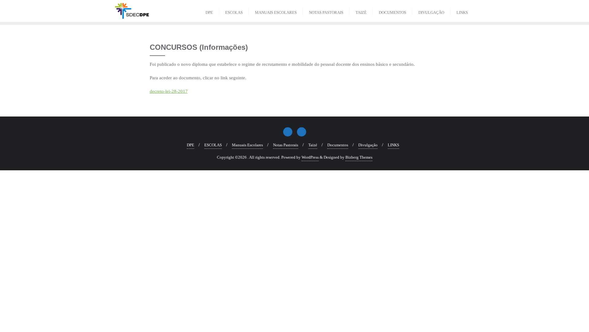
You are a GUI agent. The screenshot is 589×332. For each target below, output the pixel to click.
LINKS (393, 145)
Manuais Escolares (247, 145)
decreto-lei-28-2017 (169, 91)
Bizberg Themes (358, 157)
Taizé (312, 145)
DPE (190, 145)
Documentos (337, 145)
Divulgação (368, 145)
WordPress (310, 157)
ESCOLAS (213, 145)
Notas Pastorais (285, 145)
